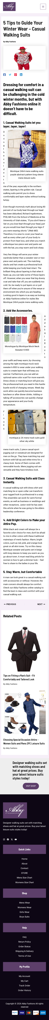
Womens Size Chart (24, 882)
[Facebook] (4, 74)
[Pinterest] (15, 74)
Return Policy (24, 941)
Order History (24, 990)
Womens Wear (24, 907)
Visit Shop (31, 786)
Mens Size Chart (24, 877)
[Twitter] (10, 74)
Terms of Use (24, 956)
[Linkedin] (21, 74)
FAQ (25, 937)
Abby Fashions (15, 103)
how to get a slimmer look (25, 560)
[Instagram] (4, 839)
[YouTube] (16, 839)
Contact (24, 868)
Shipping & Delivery (24, 951)
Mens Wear (24, 902)
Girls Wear (24, 912)
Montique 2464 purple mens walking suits (23, 302)
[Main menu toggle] (43, 7)
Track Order (24, 985)
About (24, 863)
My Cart (24, 981)
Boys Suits (24, 916)
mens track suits (11, 449)
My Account (24, 976)
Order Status (24, 946)
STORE (24, 873)
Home (24, 859)
